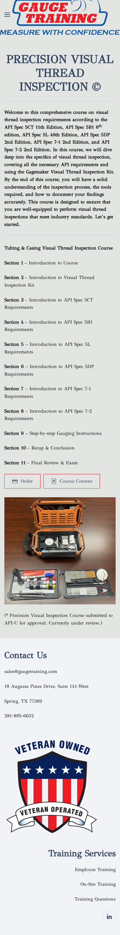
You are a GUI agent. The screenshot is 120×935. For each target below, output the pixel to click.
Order (27, 481)
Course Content (76, 481)
